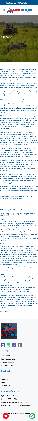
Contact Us (5, 386)
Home (3, 376)
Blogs (3, 382)
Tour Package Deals (8, 359)
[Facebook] (3, 345)
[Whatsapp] (8, 345)
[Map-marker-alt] (19, 345)
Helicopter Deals (7, 362)
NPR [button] (33, 3)
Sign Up (26, 3)
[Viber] (14, 345)
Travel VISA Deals (7, 365)
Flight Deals (5, 356)
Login (18, 3)
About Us (4, 379)
